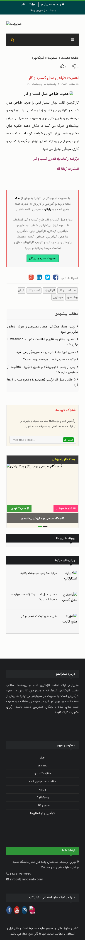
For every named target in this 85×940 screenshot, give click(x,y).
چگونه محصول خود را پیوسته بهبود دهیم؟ (50, 359)
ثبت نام (27, 4)
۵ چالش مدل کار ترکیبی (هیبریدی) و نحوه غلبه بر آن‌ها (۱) (42, 382)
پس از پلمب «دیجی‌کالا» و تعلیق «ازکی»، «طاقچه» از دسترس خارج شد (42, 369)
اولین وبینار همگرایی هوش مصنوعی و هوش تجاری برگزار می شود (42, 329)
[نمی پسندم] (74, 66)
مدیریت (52, 58)
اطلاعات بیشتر (64, 508)
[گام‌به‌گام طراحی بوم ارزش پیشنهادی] (42, 494)
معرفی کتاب (43, 805)
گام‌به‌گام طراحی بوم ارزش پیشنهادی (42, 518)
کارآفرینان (49, 290)
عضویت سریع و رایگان (42, 258)
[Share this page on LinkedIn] (39, 278)
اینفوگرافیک (42, 797)
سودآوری (58, 297)
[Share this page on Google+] (31, 278)
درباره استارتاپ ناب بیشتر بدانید (38, 573)
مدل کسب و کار (67, 290)
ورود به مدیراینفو (51, 4)
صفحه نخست (70, 58)
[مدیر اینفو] (42, 24)
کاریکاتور (39, 58)
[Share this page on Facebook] (56, 278)
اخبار (42, 757)
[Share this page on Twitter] (47, 278)
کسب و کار (34, 290)
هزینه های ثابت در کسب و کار (39, 616)
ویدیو (42, 789)
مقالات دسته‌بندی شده (42, 781)
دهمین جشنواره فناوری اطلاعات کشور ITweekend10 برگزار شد (42, 342)
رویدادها (43, 765)
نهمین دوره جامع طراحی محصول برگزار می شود (46, 352)
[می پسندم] (62, 66)
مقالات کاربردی (42, 773)
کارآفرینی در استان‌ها (42, 813)
